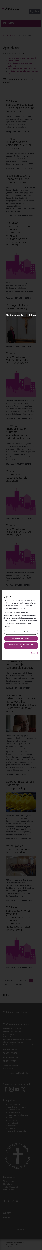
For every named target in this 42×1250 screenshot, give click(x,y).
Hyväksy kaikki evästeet (21, 638)
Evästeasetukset (21, 632)
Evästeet (33, 653)
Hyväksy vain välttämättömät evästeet (21, 645)
